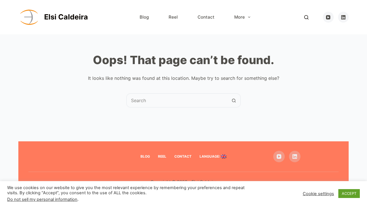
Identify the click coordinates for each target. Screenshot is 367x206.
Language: (210, 156)
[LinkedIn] (343, 17)
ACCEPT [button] (349, 193)
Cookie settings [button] (318, 193)
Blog (144, 17)
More (239, 17)
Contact (206, 17)
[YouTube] (328, 17)
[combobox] (177, 100)
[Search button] (233, 100)
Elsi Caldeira (66, 17)
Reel (173, 17)
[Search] (306, 17)
